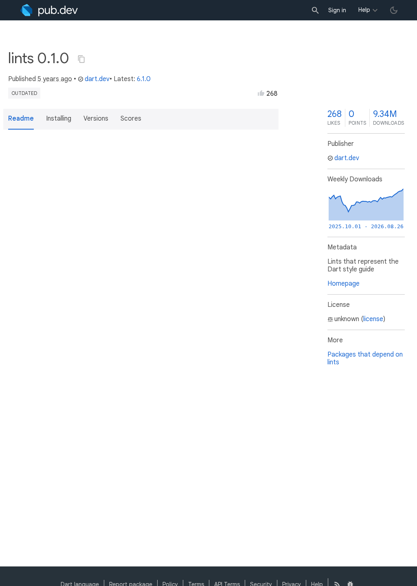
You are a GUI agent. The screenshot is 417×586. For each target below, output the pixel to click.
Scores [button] (131, 119)
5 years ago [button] (54, 79)
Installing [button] (58, 119)
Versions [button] (95, 119)
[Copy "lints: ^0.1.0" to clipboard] (81, 59)
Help (364, 9)
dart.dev (97, 79)
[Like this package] (261, 93)
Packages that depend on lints (365, 358)
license (373, 319)
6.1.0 (144, 79)
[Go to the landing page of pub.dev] (49, 10)
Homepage (343, 284)
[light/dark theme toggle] (394, 10)
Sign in (337, 10)
